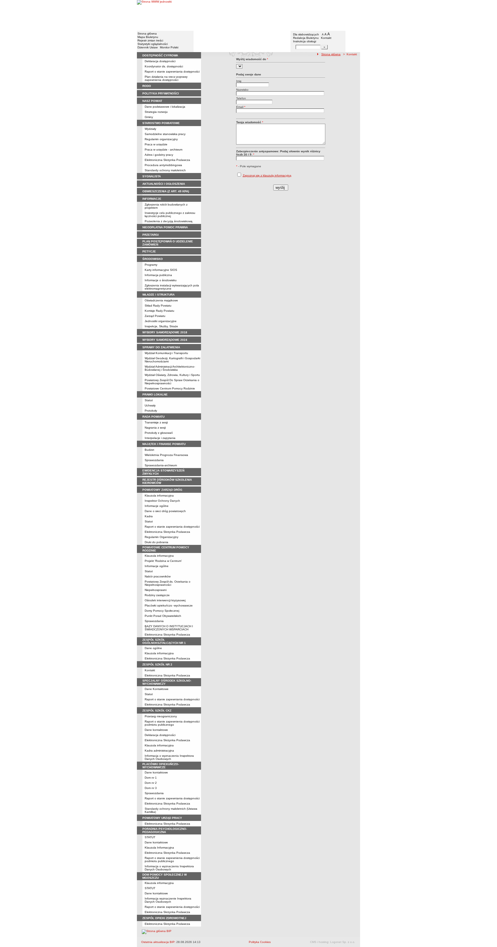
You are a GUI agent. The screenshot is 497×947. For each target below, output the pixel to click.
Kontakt (326, 37)
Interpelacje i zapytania (160, 438)
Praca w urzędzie (156, 144)
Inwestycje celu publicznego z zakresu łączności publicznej (170, 214)
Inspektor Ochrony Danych (162, 500)
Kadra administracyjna (159, 750)
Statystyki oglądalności (152, 43)
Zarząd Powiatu (155, 315)
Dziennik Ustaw (147, 47)
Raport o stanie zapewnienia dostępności (172, 906)
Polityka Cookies (260, 942)
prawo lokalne (155, 394)
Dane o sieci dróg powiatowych (165, 511)
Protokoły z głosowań (159, 432)
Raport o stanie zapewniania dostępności (172, 71)
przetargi (150, 234)
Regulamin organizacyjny (161, 139)
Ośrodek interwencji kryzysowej (165, 600)
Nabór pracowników (158, 576)
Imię (239, 81)
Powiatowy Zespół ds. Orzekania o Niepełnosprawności (167, 583)
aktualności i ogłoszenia (163, 183)
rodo (146, 86)
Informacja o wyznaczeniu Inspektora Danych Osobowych (169, 757)
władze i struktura (158, 294)
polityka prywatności (160, 93)
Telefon (241, 98)
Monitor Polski (169, 47)
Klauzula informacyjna (159, 495)
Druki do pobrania (156, 542)
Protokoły (151, 410)
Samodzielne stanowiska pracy (165, 134)
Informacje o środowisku (161, 280)
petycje (149, 251)
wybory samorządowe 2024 (164, 339)
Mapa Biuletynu (147, 37)
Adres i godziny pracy (159, 154)
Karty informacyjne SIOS (161, 269)
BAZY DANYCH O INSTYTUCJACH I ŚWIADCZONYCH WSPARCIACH (169, 628)
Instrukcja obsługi (304, 41)
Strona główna (147, 33)
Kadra (149, 516)
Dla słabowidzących (306, 34)
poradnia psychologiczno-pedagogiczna (164, 830)
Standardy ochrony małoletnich (165, 170)
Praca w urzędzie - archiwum (163, 149)
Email (240, 107)
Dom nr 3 (151, 788)
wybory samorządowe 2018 (164, 332)
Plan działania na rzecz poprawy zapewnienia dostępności (166, 78)
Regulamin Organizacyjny (161, 537)
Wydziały (150, 128)
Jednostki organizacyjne (161, 321)
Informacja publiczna (158, 275)
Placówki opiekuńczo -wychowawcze (169, 605)
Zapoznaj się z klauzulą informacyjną (267, 175)
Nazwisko (242, 89)
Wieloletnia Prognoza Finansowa (166, 455)
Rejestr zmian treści (150, 40)
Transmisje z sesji (156, 422)
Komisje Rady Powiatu (159, 310)
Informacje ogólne (157, 505)
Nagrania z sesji (155, 427)
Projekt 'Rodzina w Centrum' (163, 560)
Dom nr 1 (151, 777)
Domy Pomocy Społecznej (162, 610)
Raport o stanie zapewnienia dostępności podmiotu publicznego (172, 723)
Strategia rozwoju (156, 111)
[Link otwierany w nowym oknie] (154, 15)
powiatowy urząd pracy (162, 817)
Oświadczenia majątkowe (161, 300)
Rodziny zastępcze (157, 595)
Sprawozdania (154, 460)
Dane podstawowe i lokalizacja (165, 106)
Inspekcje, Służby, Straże (161, 326)
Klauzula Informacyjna (159, 847)
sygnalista (151, 176)
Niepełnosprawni (156, 590)
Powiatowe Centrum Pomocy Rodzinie (170, 388)
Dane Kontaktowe (157, 689)
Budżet (149, 449)
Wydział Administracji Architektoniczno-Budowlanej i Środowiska (170, 368)
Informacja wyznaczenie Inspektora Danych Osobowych (168, 900)
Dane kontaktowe (156, 729)
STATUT (150, 837)
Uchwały (150, 405)
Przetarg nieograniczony (161, 716)
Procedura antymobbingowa (163, 165)
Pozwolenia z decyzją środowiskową (168, 221)
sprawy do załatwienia (161, 347)
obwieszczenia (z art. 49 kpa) (165, 191)
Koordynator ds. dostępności (164, 66)
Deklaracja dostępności (160, 61)
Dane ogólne (153, 648)
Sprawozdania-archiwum (161, 465)
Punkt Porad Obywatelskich (163, 615)
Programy (151, 264)
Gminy (149, 117)
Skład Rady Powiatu (158, 305)
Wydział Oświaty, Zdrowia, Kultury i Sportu (172, 374)
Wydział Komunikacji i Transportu (166, 353)
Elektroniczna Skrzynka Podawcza (167, 159)
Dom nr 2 (151, 782)
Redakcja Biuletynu (306, 37)
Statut (149, 400)
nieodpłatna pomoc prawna (165, 227)
